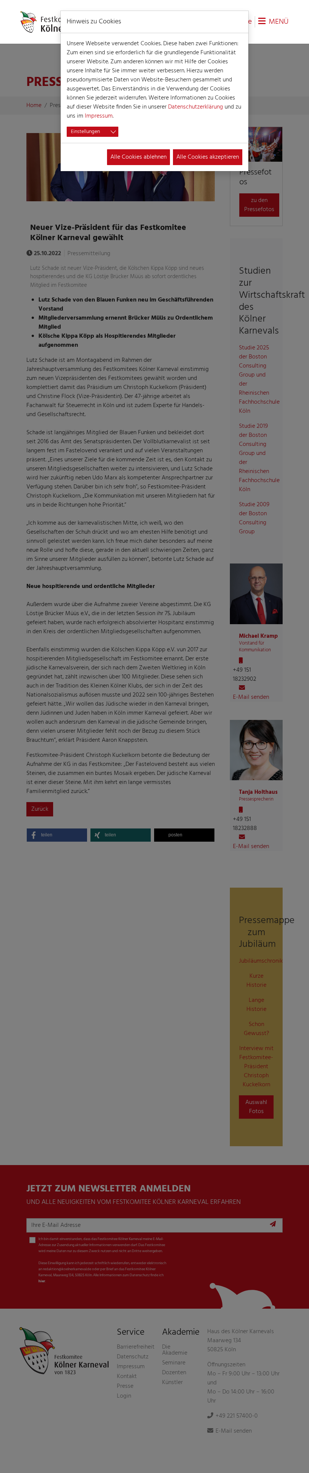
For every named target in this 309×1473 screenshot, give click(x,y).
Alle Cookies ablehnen (138, 157)
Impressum (99, 116)
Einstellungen (85, 131)
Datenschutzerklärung (195, 107)
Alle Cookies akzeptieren (207, 157)
